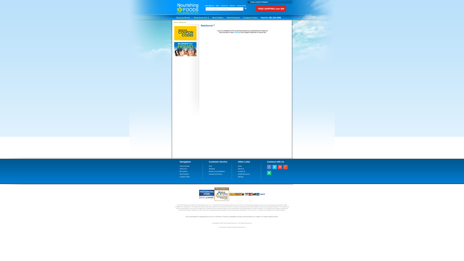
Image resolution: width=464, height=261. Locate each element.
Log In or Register (262, 2)
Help (217, 5)
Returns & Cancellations (217, 171)
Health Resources (244, 174)
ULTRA (236, 32)
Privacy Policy (241, 5)
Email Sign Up (209, 5)
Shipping (212, 169)
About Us (241, 169)
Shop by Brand (183, 18)
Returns (232, 5)
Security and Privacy (215, 174)
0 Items (252, 2)
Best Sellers (217, 18)
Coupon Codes (250, 18)
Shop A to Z (183, 169)
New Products (233, 18)
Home (176, 22)
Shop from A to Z (201, 18)
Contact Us (224, 5)
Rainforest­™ (183, 22)
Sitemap (240, 177)
